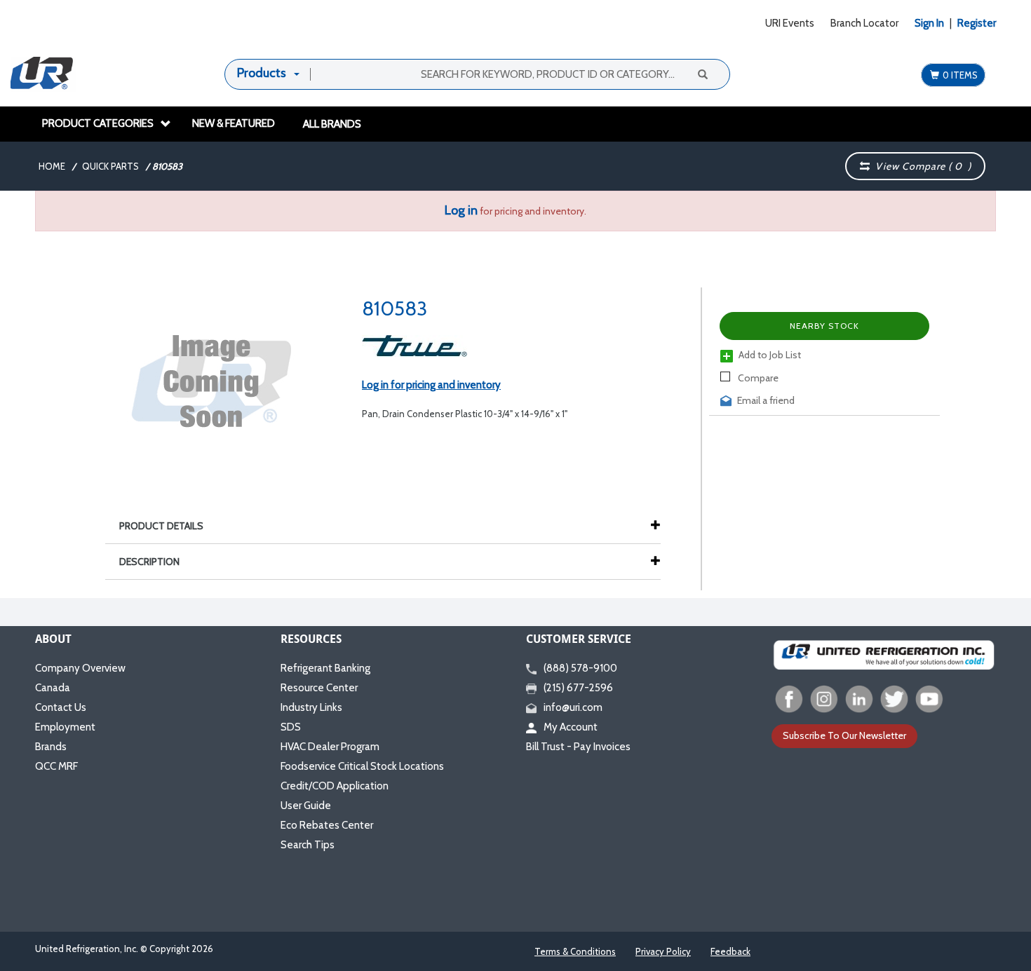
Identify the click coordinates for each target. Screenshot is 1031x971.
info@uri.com (573, 707)
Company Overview (80, 668)
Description (149, 561)
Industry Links (311, 707)
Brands (51, 746)
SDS (291, 727)
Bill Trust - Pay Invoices (578, 746)
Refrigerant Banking (325, 668)
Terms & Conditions (575, 951)
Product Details (161, 526)
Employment (65, 727)
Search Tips (308, 844)
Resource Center (319, 687)
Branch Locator (864, 23)
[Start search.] (702, 74)
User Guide (306, 805)
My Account (571, 727)
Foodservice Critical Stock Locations (362, 766)
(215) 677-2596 (578, 687)
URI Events (789, 23)
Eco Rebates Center (327, 825)
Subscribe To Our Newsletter (844, 735)
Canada (52, 687)
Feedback (730, 951)
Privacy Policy (663, 951)
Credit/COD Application (335, 786)
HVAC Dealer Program (330, 746)
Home (52, 166)
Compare (757, 378)
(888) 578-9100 (580, 668)
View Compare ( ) (920, 166)
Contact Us (60, 707)
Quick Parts (110, 166)
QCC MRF (56, 766)
